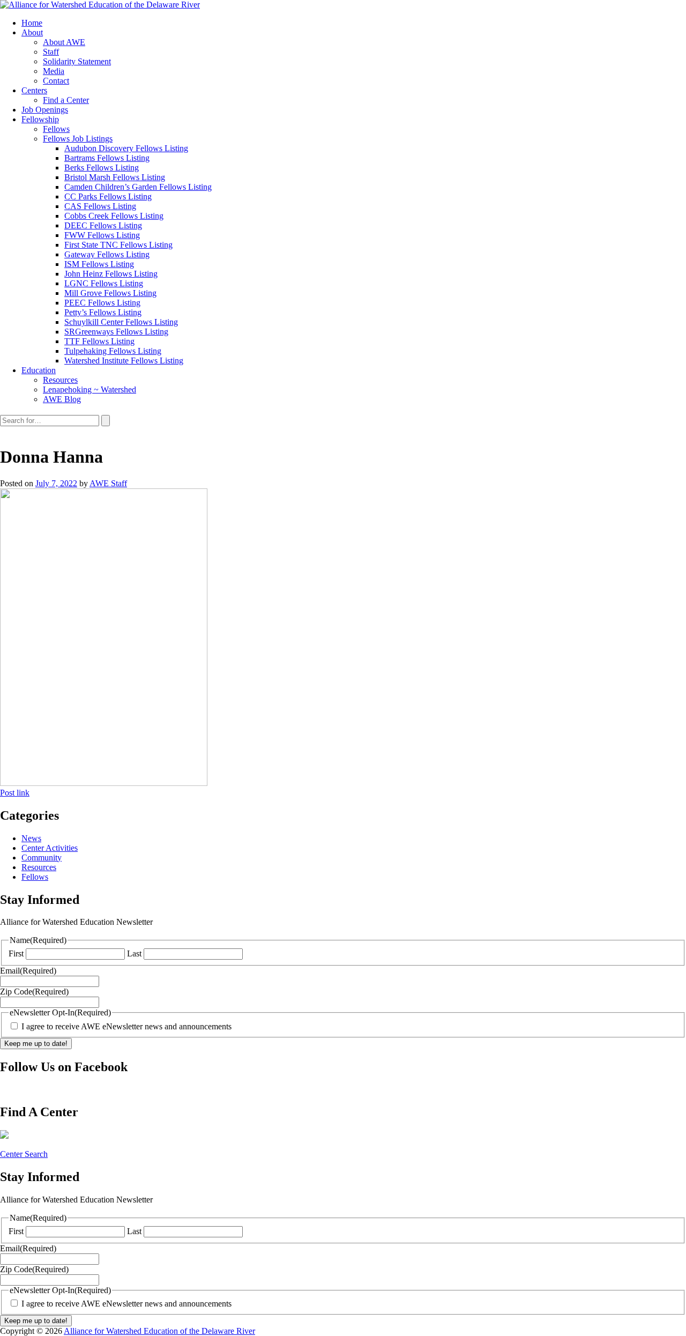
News (31, 838)
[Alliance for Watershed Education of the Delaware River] (100, 4)
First (16, 953)
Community (41, 857)
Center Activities (49, 847)
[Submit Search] (105, 420)
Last (134, 953)
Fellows (34, 876)
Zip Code (34, 991)
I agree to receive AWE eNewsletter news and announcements (126, 1026)
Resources (38, 867)
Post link (14, 792)
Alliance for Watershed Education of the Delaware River (159, 1330)
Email (28, 970)
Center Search (24, 1154)
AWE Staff (108, 483)
